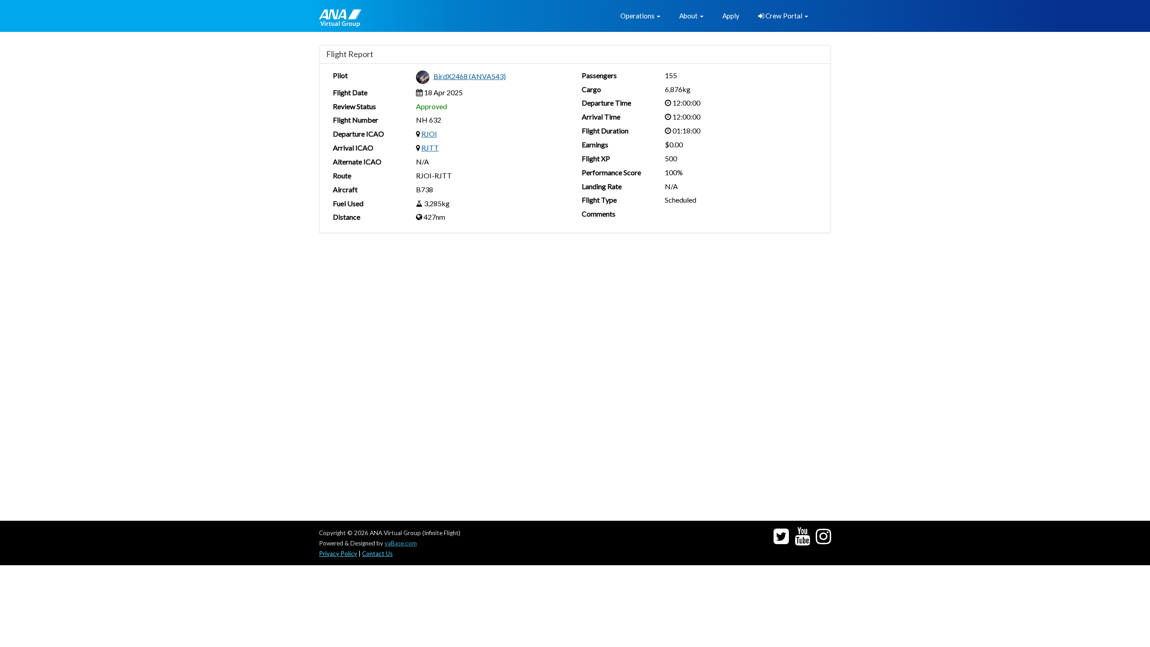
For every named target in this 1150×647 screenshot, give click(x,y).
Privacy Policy (338, 553)
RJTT (430, 147)
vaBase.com (401, 543)
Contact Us (377, 553)
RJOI (429, 133)
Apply (730, 16)
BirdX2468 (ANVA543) (469, 76)
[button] (640, 15)
